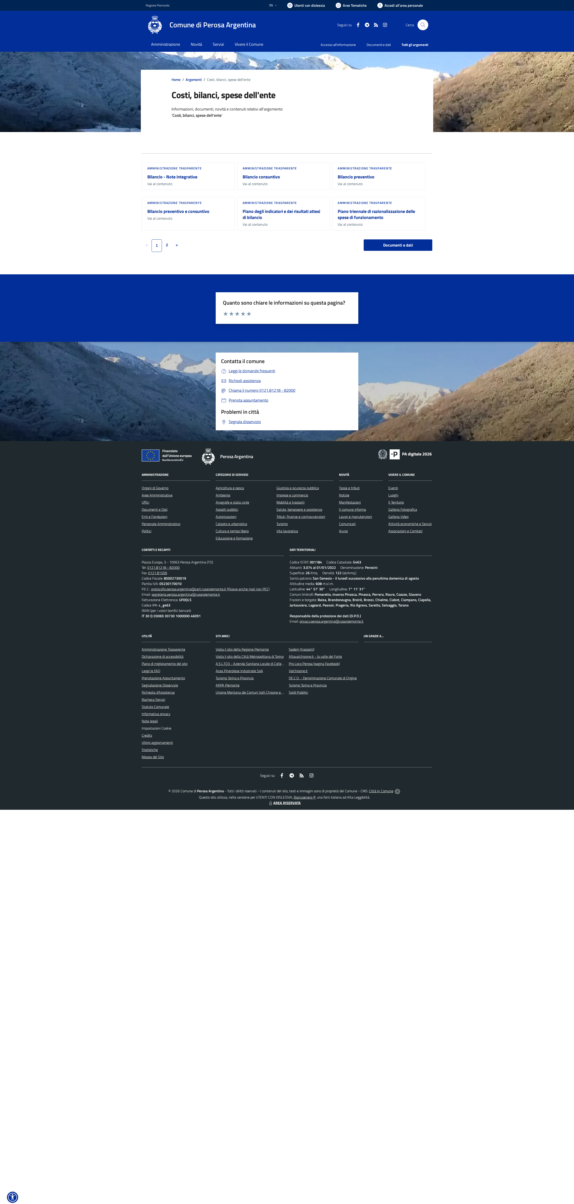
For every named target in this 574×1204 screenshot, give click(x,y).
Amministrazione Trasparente (163, 649)
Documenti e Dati (154, 509)
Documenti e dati (398, 245)
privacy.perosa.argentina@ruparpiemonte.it (331, 621)
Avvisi (343, 531)
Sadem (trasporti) (301, 649)
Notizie (344, 495)
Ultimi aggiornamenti (157, 742)
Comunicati (347, 523)
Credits (147, 735)
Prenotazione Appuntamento (163, 678)
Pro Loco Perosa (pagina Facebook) (314, 663)
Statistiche (150, 749)
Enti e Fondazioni (154, 516)
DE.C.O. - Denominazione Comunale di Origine (323, 678)
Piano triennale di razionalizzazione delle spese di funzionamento (376, 214)
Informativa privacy (156, 714)
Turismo (282, 523)
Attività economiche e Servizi (410, 523)
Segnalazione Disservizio (160, 685)
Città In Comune (381, 791)
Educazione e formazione (234, 538)
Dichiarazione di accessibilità (162, 656)
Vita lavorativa (287, 531)
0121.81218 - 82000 (163, 567)
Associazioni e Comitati (405, 531)
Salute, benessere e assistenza (299, 509)
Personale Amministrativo (161, 523)
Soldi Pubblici (298, 692)
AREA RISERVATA (287, 803)
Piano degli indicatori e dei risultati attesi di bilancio (281, 214)
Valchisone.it (298, 670)
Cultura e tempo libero (232, 531)
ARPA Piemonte (227, 685)
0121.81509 (157, 573)
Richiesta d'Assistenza (158, 692)
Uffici (145, 502)
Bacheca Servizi (153, 699)
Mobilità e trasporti (290, 502)
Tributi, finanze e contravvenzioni (300, 516)
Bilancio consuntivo (261, 176)
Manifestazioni (350, 502)
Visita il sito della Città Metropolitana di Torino (250, 656)
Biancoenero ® (304, 797)
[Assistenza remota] (397, 791)
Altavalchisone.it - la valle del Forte (315, 656)
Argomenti (194, 79)
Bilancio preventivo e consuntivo (178, 211)
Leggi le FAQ (151, 670)
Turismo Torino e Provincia (235, 678)
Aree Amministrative (157, 495)
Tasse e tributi (349, 488)
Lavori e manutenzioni (355, 516)
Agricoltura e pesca (230, 488)
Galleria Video (398, 516)
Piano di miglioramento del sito (164, 663)
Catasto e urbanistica (231, 523)
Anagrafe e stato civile (232, 502)
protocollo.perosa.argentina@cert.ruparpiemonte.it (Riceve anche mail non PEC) (210, 589)
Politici (146, 531)
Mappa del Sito (153, 757)
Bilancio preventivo (356, 176)
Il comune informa (352, 509)
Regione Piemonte (158, 5)
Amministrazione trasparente (174, 168)
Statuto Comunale (155, 706)
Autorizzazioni (226, 516)
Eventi (393, 488)
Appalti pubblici (227, 509)
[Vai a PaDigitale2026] (405, 453)
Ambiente (223, 495)
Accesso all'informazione (338, 44)
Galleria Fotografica (402, 509)
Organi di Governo (155, 488)
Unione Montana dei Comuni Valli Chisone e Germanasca (258, 692)
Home (176, 79)
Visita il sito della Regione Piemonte (242, 649)
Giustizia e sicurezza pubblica (297, 488)
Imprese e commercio (292, 495)
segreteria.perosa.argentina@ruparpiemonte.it (186, 594)
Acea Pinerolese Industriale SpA (239, 670)
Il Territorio (396, 502)
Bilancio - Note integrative (172, 176)
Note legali (150, 721)
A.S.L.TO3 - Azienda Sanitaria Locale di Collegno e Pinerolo (259, 663)
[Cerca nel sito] (422, 24)
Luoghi (393, 495)
